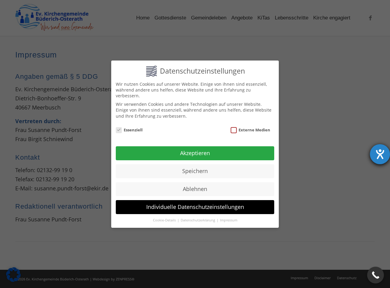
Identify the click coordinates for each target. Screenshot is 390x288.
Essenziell (133, 129)
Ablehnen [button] (195, 189)
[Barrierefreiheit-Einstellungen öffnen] (380, 154)
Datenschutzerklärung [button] (198, 220)
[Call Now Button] (375, 275)
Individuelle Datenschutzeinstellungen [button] (195, 206)
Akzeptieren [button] (195, 153)
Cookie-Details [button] (165, 220)
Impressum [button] (228, 220)
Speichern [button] (195, 171)
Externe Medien (254, 129)
